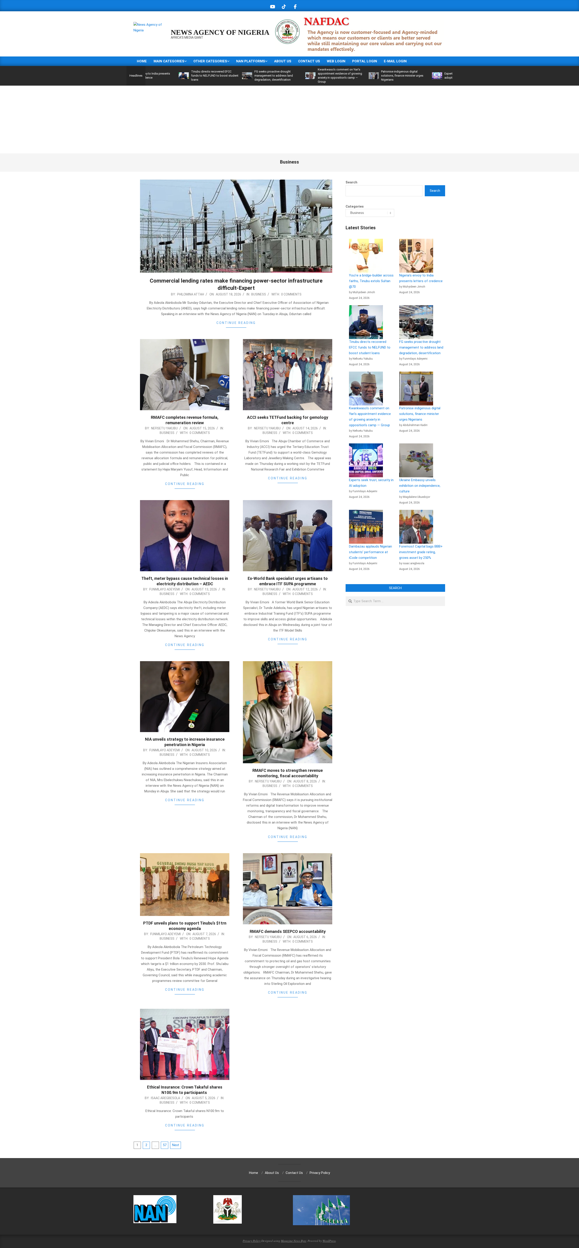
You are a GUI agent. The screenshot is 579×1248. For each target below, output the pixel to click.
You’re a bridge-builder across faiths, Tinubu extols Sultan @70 (371, 281)
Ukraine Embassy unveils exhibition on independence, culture (419, 485)
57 (164, 1145)
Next (175, 1145)
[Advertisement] (289, 119)
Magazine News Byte (293, 1241)
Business (258, 294)
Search (351, 182)
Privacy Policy (252, 1241)
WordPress (329, 1241)
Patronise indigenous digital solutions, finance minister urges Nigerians (348, 75)
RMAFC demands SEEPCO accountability (288, 931)
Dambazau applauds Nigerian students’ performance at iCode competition (370, 552)
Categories (355, 206)
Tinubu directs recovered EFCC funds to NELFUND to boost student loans (160, 75)
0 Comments (291, 294)
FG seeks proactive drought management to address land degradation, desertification (219, 75)
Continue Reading (236, 323)
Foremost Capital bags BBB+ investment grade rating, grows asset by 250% (421, 552)
